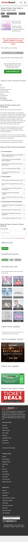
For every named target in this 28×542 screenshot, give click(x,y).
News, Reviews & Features (8, 498)
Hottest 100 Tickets (6, 481)
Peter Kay (4, 435)
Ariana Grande (5, 459)
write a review (22, 238)
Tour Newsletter (6, 513)
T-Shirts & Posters (6, 510)
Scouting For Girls (6, 438)
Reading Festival (6, 461)
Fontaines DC (5, 443)
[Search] (20, 2)
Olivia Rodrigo (5, 474)
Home (2, 13)
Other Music (22, 13)
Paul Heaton (5, 440)
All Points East (5, 479)
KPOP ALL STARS (4, 92)
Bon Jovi (4, 469)
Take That (4, 425)
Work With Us (5, 493)
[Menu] (25, 2)
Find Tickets (3, 98)
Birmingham (7, 526)
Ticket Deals (5, 503)
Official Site (5, 248)
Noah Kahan (5, 428)
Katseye (4, 456)
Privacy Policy (16, 417)
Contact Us (5, 495)
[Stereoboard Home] (8, 3)
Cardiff (17, 526)
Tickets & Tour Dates (11, 13)
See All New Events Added (8, 448)
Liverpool (22, 526)
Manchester (21, 525)
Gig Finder (4, 508)
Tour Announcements (7, 505)
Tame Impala (5, 433)
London (15, 525)
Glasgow (13, 526)
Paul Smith (5, 476)
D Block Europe (6, 430)
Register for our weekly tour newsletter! (11, 516)
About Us (4, 490)
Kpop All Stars (5, 16)
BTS (3, 466)
